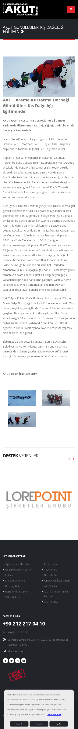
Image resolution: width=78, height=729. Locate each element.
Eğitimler (9, 575)
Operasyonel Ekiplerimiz (18, 564)
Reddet (39, 724)
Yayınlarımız (50, 569)
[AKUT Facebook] (5, 660)
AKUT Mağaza (51, 601)
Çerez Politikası (54, 714)
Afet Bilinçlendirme (15, 580)
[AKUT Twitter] (11, 660)
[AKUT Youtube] (23, 660)
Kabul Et (19, 724)
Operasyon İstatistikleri (57, 580)
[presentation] (69, 459)
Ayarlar (58, 724)
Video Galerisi (12, 597)
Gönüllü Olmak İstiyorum (18, 569)
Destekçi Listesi (13, 586)
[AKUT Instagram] (17, 660)
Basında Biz (50, 575)
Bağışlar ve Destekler (16, 591)
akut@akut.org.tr (17, 651)
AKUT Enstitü (51, 586)
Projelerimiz (50, 564)
